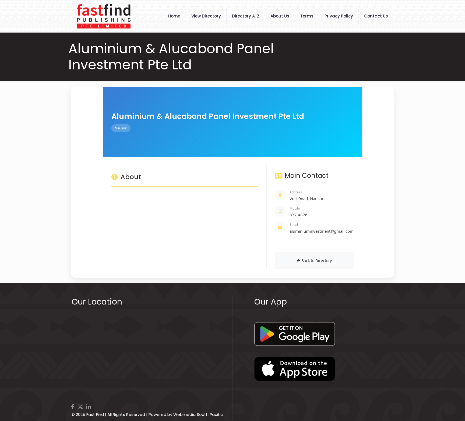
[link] (294, 334)
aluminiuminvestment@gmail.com (322, 231)
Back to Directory (316, 260)
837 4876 (299, 214)
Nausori (121, 128)
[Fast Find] (104, 16)
